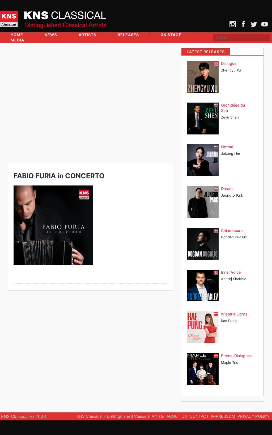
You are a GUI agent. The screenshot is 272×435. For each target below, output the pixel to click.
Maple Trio (229, 362)
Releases (128, 34)
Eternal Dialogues (236, 355)
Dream (227, 188)
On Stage (170, 34)
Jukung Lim (230, 153)
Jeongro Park (232, 195)
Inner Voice (231, 272)
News (51, 34)
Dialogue (228, 63)
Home (17, 34)
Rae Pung (229, 321)
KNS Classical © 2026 (23, 416)
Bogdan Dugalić (234, 237)
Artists (87, 34)
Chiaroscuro (232, 230)
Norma (227, 147)
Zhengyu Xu (231, 70)
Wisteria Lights (234, 314)
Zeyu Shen (230, 117)
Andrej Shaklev (233, 279)
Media (17, 40)
